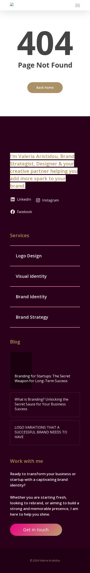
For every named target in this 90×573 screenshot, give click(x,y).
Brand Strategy (32, 317)
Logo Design (29, 256)
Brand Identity (31, 297)
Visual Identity (31, 276)
